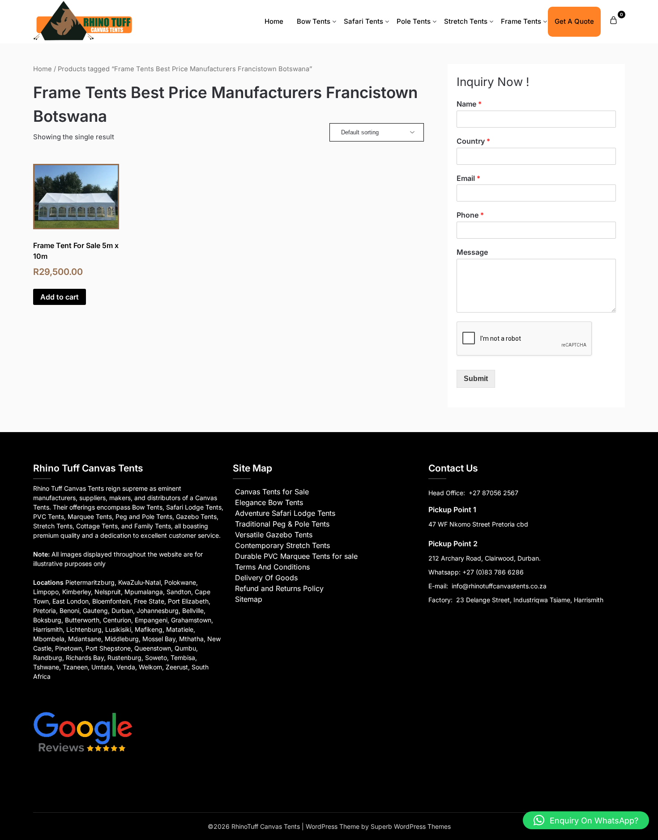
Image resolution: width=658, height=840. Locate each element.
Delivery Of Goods (266, 577)
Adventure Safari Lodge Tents (285, 513)
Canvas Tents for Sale (272, 491)
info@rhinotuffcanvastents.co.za (499, 586)
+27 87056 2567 (493, 493)
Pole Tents (414, 21)
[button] (586, 820)
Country (473, 141)
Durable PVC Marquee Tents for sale (296, 556)
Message (472, 252)
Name (469, 103)
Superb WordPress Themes (411, 826)
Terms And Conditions (272, 566)
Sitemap (248, 599)
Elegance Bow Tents (269, 502)
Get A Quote (574, 21)
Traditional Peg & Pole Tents (282, 523)
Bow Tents (313, 21)
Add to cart (59, 296)
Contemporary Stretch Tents (282, 545)
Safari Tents (363, 21)
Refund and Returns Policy (279, 588)
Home (274, 21)
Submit (476, 378)
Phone (470, 214)
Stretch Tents (465, 21)
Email (468, 178)
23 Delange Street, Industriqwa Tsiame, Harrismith (528, 600)
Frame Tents (521, 21)
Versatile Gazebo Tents (273, 534)
